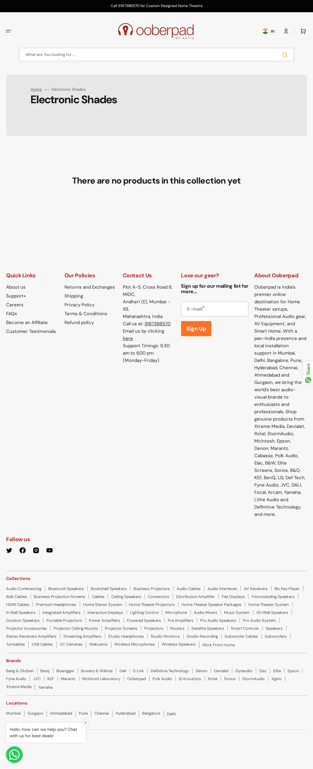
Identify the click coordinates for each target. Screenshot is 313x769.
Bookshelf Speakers (109, 588)
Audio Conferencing (24, 588)
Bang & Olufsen (20, 670)
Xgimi (276, 678)
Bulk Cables (16, 596)
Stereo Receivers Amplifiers (31, 636)
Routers (177, 628)
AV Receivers (256, 588)
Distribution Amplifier (195, 596)
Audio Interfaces (222, 588)
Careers (15, 305)
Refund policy (79, 322)
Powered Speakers (144, 620)
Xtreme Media (18, 686)
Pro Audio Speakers (218, 620)
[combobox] (156, 54)
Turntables (15, 644)
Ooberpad (136, 678)
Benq (45, 670)
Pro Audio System (259, 620)
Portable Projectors (64, 620)
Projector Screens (121, 628)
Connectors (158, 596)
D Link (138, 670)
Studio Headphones (126, 636)
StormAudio (253, 678)
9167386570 (158, 324)
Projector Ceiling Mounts (75, 628)
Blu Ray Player (287, 588)
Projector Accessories (26, 628)
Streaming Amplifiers (82, 636)
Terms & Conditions (85, 314)
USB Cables (42, 644)
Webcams (98, 644)
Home (36, 89)
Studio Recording (202, 636)
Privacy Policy (79, 305)
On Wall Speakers (272, 612)
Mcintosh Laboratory (101, 678)
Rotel (212, 678)
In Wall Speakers (21, 612)
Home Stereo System (102, 604)
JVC (37, 678)
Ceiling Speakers (126, 596)
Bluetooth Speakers (66, 588)
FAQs (11, 314)
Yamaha (45, 687)
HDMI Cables (17, 604)
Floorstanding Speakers (273, 596)
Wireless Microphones (134, 644)
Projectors (154, 628)
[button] (8, 31)
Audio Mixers (205, 612)
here (128, 338)
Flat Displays (233, 596)
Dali (123, 670)
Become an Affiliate (27, 322)
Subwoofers (276, 636)
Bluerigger (65, 670)
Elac (263, 670)
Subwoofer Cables (241, 636)
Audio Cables (189, 588)
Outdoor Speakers (23, 620)
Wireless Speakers (179, 644)
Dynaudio (243, 670)
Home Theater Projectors (152, 604)
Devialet (221, 670)
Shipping (73, 296)
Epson (293, 670)
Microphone (176, 612)
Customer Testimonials (31, 331)
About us (16, 287)
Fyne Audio (16, 678)
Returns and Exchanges (89, 287)
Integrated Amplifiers (61, 612)
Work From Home (218, 644)
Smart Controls (245, 628)
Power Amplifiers (104, 620)
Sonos (230, 678)
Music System (237, 612)
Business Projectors (152, 588)
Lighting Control (144, 612)
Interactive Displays (105, 612)
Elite (277, 670)
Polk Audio (162, 678)
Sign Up (196, 328)
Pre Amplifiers (180, 620)
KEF (50, 678)
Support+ (16, 296)
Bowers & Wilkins (97, 670)
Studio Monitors (165, 636)
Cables (98, 596)
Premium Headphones (56, 604)
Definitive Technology (170, 670)
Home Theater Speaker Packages (211, 604)
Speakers (274, 628)
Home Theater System (268, 604)
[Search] (286, 54)
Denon (201, 670)
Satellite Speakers (207, 628)
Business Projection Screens (59, 596)
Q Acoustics (190, 678)
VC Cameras (71, 644)
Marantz (68, 678)
